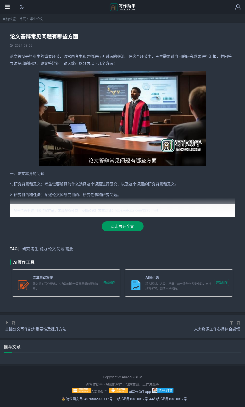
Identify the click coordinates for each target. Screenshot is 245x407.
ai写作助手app (140, 391)
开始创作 (109, 282)
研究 (190, 56)
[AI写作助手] (122, 10)
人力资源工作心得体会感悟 (217, 329)
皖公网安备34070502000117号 (90, 398)
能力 (43, 248)
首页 (22, 18)
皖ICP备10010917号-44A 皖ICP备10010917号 (152, 398)
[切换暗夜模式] (21, 7)
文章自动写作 (43, 277)
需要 (167, 56)
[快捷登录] (238, 7)
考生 (79, 56)
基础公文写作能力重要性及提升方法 (35, 329)
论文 (13, 56)
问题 (33, 63)
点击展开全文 (122, 226)
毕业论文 (36, 18)
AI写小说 (152, 277)
